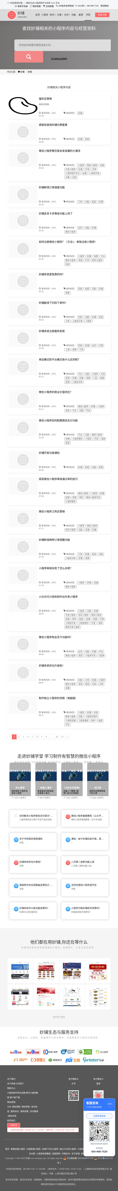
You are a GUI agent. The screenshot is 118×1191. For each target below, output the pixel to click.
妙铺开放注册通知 (49, 452)
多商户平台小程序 (50, 1149)
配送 (94, 202)
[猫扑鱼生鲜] (98, 997)
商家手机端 (22, 6)
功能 (102, 165)
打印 (87, 260)
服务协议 (15, 1111)
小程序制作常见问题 (16, 1093)
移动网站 (105, 6)
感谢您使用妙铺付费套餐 (53, 124)
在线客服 (49, 6)
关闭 (110, 1104)
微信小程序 (92, 165)
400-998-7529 (99, 1151)
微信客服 (36, 6)
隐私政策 (24, 1111)
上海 (67, 350)
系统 (87, 139)
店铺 (84, 173)
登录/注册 (102, 15)
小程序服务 (70, 501)
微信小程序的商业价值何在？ (56, 392)
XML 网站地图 (13, 1107)
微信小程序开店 (93, 497)
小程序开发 (94, 173)
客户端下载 (15, 1097)
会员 (80, 228)
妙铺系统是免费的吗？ (52, 274)
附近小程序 (70, 530)
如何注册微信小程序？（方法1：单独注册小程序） (68, 241)
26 (57, 737)
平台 (103, 256)
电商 (103, 439)
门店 (95, 378)
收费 (67, 293)
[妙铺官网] (11, 15)
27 (62, 737)
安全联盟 (34, 1111)
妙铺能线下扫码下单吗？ (53, 302)
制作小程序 (97, 260)
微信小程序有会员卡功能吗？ (56, 637)
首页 (7, 1149)
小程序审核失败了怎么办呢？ (56, 568)
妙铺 (21, 13)
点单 (101, 684)
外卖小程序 (70, 615)
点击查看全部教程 (59, 59)
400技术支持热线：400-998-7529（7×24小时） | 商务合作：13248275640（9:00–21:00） (43, 1130)
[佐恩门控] (20, 971)
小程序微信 (77, 439)
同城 (95, 619)
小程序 (81, 165)
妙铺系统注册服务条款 (52, 331)
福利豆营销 (45, 98)
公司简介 (20, 1084)
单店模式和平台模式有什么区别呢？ (59, 359)
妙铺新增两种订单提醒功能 (54, 539)
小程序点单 (77, 321)
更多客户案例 (59, 1017)
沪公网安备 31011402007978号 (80, 1158)
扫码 (74, 177)
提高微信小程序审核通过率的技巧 (58, 479)
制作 (74, 619)
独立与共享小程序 (68, 1149)
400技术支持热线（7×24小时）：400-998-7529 (78, 6)
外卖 (102, 619)
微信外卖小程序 (72, 627)
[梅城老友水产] (98, 971)
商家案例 (56, 1154)
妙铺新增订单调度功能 (52, 187)
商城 (102, 378)
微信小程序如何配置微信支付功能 (58, 420)
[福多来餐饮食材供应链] (46, 971)
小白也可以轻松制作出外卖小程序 (58, 596)
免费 (96, 256)
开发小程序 (70, 169)
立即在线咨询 (99, 1116)
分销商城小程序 (33, 1149)
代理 (101, 345)
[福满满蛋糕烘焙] (72, 997)
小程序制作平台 (72, 173)
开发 (87, 169)
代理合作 (66, 1154)
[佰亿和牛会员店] (72, 971)
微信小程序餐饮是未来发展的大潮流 (59, 150)
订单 (80, 202)
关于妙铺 (11, 1084)
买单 (94, 169)
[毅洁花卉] (46, 997)
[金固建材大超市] (20, 997)
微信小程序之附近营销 (52, 511)
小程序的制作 (91, 717)
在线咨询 (13, 1125)
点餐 (67, 177)
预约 (81, 497)
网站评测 (12, 1116)
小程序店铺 (70, 721)
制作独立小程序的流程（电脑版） (58, 698)
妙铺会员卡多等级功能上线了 (56, 213)
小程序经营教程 (44, 1154)
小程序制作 (83, 623)
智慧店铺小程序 (18, 1149)
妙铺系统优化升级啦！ (52, 665)
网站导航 (26, 1107)
